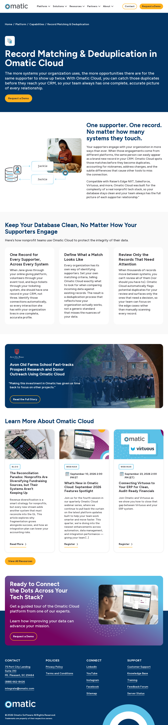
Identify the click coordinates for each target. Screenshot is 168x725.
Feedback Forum (137, 686)
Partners (92, 6)
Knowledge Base (137, 673)
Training (132, 680)
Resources (76, 6)
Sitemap (91, 693)
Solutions (58, 6)
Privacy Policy (54, 666)
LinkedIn (91, 666)
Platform (42, 6)
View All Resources (20, 561)
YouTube (91, 673)
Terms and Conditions (59, 673)
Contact (130, 6)
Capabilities (36, 24)
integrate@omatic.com (19, 688)
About (106, 6)
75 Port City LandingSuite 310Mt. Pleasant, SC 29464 (19, 671)
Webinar (72, 466)
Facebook (92, 686)
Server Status (136, 693)
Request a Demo (151, 6)
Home (8, 24)
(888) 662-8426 (15, 681)
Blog (16, 466)
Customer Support (139, 666)
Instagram (92, 680)
